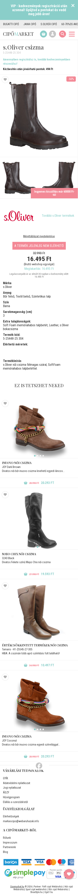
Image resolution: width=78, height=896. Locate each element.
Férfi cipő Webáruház (52, 886)
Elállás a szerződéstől (15, 802)
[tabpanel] (39, 429)
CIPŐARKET (18, 34)
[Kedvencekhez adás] (5, 79)
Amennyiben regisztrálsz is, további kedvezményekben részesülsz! (36, 61)
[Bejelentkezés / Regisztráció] (52, 34)
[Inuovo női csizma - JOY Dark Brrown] (39, 429)
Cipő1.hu (48, 892)
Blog (5, 851)
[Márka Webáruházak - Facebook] (39, 766)
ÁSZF (6, 792)
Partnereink (9, 847)
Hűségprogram (11, 797)
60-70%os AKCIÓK (64, 24)
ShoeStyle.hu (36, 892)
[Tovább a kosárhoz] (43, 34)
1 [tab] (35, 456)
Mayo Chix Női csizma (19, 554)
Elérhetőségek (11, 816)
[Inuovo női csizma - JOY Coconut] (39, 703)
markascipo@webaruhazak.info (21, 821)
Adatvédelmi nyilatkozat (16, 783)
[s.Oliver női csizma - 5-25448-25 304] (19, 177)
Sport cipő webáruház (36, 889)
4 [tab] (43, 456)
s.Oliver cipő (41, 24)
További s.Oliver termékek (58, 216)
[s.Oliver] (19, 216)
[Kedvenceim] (69, 874)
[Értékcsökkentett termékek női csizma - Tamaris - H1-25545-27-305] (39, 612)
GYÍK (5, 778)
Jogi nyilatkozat (12, 787)
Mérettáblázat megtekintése (39, 236)
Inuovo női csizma (16, 463)
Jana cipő (22, 24)
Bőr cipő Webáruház (58, 889)
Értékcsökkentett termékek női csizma (35, 645)
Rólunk (7, 837)
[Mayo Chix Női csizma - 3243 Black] (39, 520)
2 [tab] (37, 456)
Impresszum (10, 842)
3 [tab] (40, 456)
